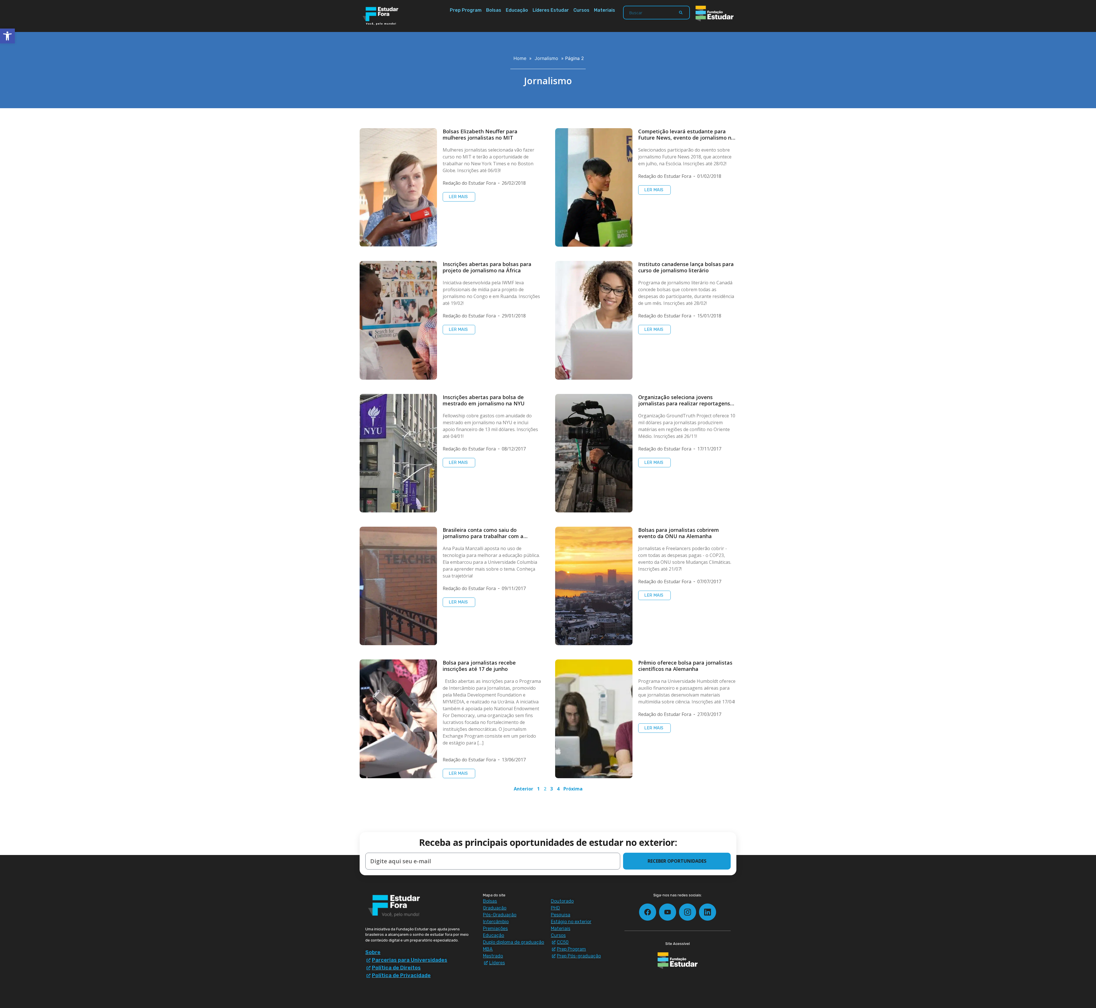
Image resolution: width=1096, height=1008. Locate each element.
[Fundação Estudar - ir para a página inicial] (715, 13)
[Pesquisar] (681, 12)
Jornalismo (546, 58)
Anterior (523, 789)
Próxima (573, 789)
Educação (517, 10)
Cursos (581, 10)
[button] (7, 36)
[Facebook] (647, 912)
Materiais (604, 10)
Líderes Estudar (551, 10)
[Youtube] (667, 912)
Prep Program (465, 10)
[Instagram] (687, 912)
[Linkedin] (707, 912)
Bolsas (493, 10)
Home (519, 58)
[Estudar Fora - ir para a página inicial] (381, 16)
